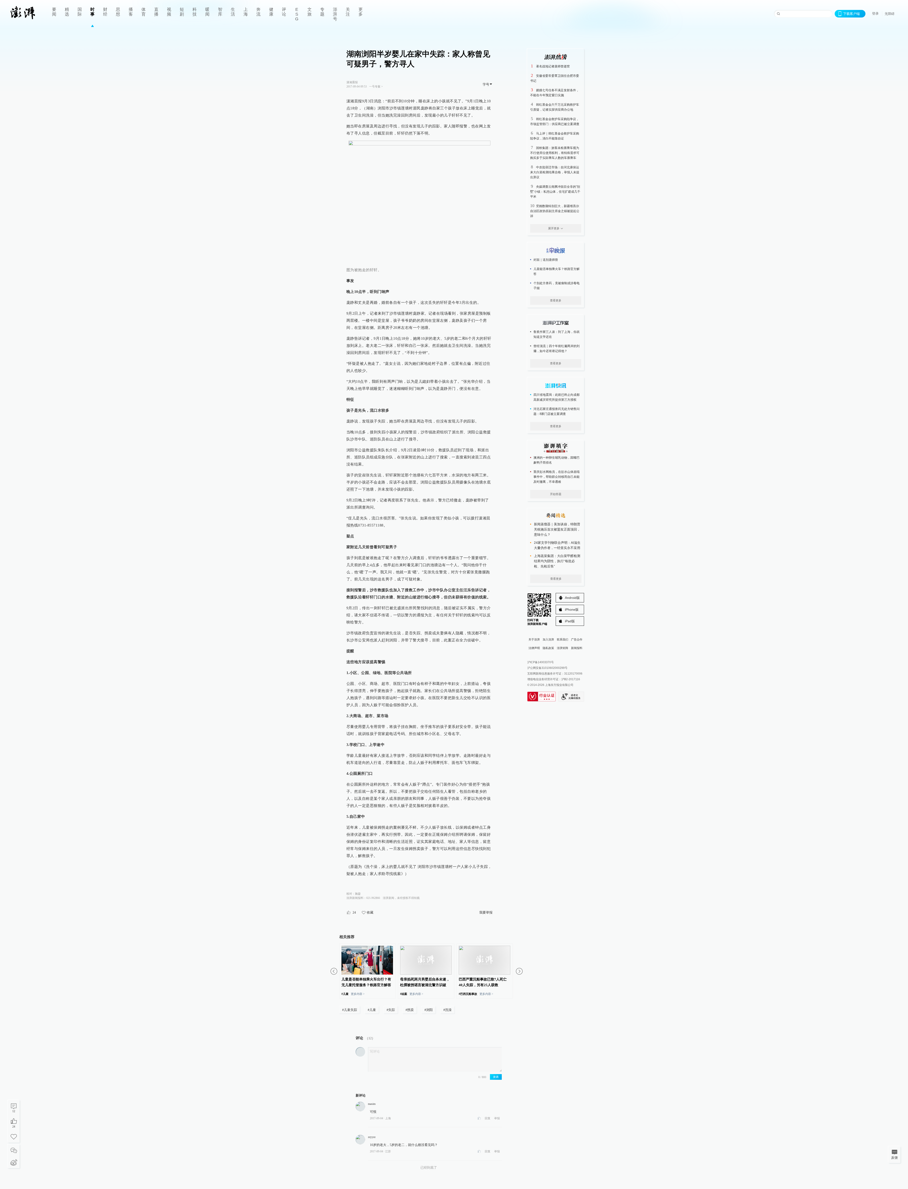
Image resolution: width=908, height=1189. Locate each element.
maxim (371, 1104)
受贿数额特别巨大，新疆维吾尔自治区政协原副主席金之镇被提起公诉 (554, 211)
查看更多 (555, 300)
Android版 (572, 598)
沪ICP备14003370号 (540, 662)
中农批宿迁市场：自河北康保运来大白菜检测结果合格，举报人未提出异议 (554, 172)
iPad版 (570, 621)
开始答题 (555, 494)
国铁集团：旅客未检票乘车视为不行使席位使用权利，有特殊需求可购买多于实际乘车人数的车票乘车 (554, 153)
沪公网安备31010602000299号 (547, 668)
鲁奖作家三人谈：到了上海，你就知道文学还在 (556, 334)
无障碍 (890, 14)
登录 (875, 13)
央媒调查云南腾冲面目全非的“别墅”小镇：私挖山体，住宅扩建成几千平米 (555, 191)
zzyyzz (371, 1137)
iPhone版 (572, 609)
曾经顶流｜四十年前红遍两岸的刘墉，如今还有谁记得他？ (556, 348)
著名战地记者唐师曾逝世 (553, 66)
